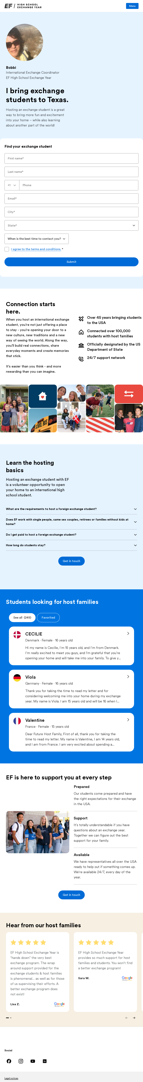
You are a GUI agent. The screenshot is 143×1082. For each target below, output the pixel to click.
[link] (23, 6)
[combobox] (11, 185)
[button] (71, 561)
